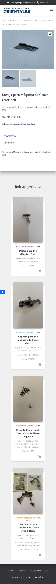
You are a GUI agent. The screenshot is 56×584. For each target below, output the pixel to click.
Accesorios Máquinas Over (36, 20)
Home (4, 20)
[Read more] (39, 271)
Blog (28, 577)
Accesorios (21, 20)
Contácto (39, 577)
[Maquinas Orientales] (18, 10)
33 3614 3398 (44, 3)
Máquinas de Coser (39, 571)
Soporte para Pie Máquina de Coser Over (28, 340)
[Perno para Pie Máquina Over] (28, 219)
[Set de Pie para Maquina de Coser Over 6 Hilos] (28, 491)
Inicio (10, 571)
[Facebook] (2, 292)
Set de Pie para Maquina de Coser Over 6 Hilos (28, 527)
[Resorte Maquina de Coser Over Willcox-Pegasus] (28, 399)
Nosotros (22, 571)
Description (10, 136)
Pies (28, 520)
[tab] (28, 136)
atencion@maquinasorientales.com (22, 3)
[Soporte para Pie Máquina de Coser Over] (28, 305)
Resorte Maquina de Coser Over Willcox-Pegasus (28, 433)
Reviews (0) (9, 143)
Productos (11, 20)
